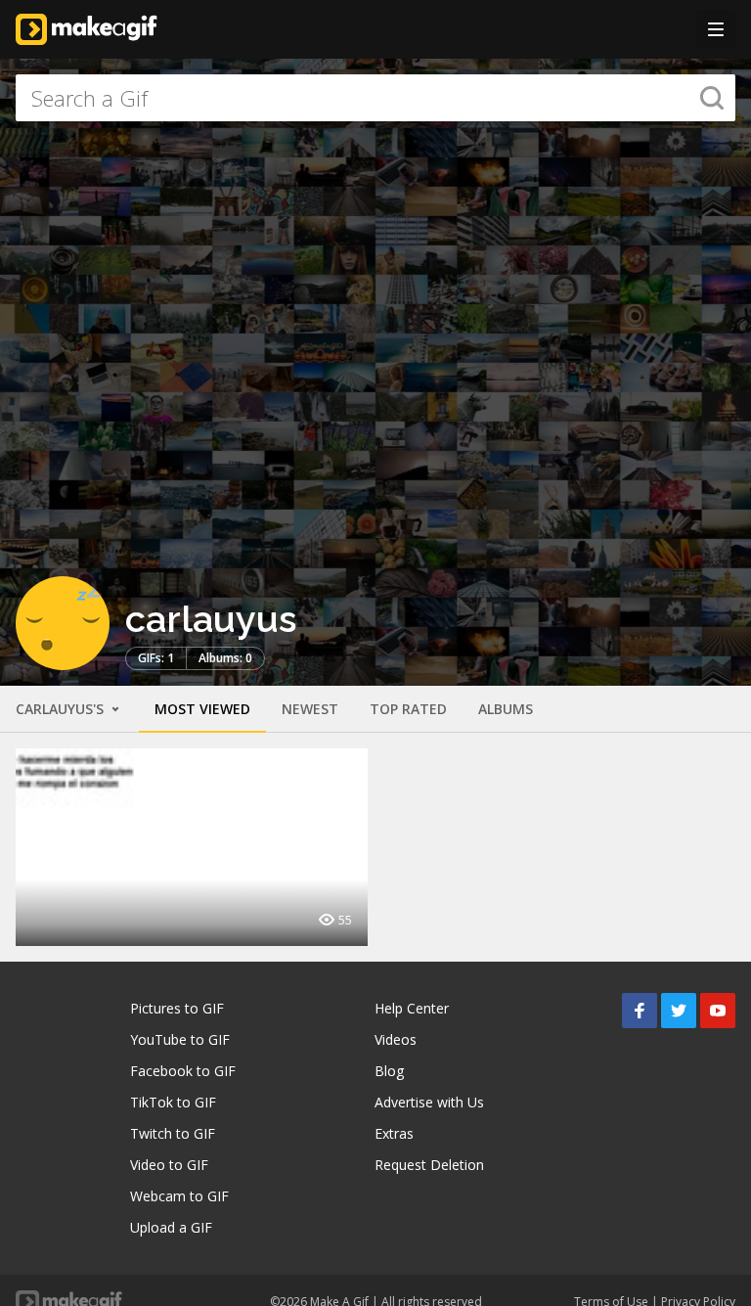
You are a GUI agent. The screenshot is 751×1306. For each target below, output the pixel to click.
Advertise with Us (429, 1102)
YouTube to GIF (180, 1039)
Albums (505, 708)
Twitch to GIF (172, 1133)
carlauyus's (62, 708)
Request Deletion (429, 1164)
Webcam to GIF (179, 1196)
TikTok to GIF (173, 1102)
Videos (396, 1039)
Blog (389, 1070)
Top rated (408, 708)
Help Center (412, 1008)
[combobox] (375, 97)
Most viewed (202, 708)
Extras (394, 1133)
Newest (310, 708)
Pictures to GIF (177, 1008)
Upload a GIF (171, 1227)
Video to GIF (169, 1164)
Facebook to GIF (183, 1070)
